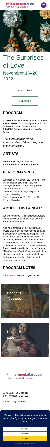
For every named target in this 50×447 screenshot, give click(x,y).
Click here (8, 275)
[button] (44, 5)
